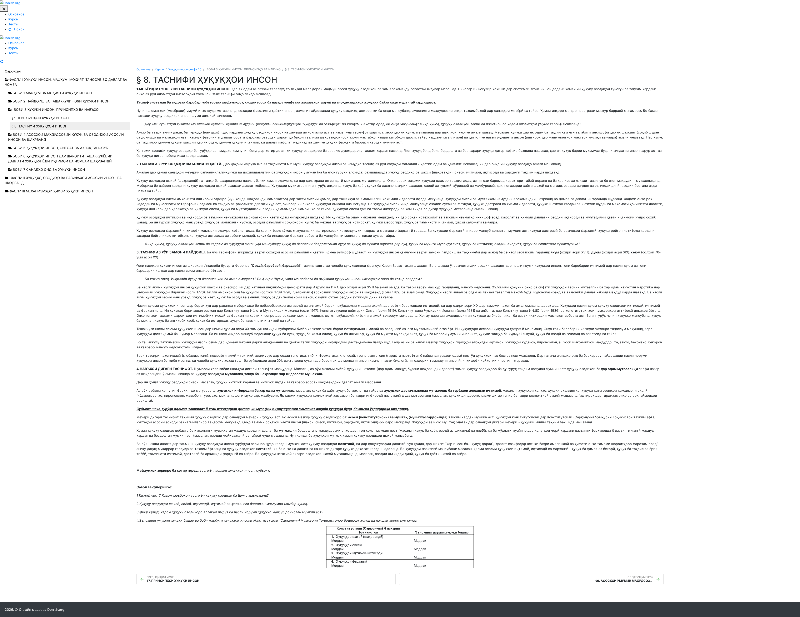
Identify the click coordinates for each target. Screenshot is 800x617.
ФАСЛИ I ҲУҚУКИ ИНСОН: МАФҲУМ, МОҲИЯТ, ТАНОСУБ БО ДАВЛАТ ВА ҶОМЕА (66, 82)
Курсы (13, 19)
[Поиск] (2, 61)
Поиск (18, 29)
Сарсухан (13, 71)
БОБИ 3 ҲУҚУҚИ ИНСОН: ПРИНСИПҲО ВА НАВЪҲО (56, 109)
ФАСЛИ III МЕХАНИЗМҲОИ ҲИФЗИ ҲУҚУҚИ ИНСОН (51, 191)
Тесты (13, 24)
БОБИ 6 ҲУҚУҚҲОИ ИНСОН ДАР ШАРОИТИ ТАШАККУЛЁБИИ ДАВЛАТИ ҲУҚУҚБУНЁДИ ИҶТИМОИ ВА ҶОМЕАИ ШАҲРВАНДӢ (60, 158)
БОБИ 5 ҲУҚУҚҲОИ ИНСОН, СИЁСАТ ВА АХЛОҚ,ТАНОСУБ (60, 148)
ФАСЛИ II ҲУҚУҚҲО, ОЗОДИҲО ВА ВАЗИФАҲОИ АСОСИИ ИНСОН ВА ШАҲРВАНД (63, 180)
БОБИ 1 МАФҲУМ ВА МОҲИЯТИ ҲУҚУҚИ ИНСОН (52, 93)
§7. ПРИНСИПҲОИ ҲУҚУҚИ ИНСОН (40, 118)
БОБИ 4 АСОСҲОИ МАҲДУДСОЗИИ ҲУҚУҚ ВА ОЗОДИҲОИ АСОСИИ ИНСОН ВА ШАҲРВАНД (66, 137)
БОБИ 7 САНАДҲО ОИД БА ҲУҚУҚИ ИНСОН (49, 169)
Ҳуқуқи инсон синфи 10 (184, 69)
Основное (16, 14)
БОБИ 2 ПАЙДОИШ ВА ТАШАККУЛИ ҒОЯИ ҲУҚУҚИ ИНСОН (61, 101)
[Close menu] (4, 8)
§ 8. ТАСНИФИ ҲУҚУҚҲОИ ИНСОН (39, 126)
